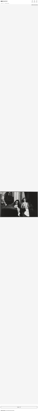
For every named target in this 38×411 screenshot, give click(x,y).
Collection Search (7, 3)
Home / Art (2, 3)
